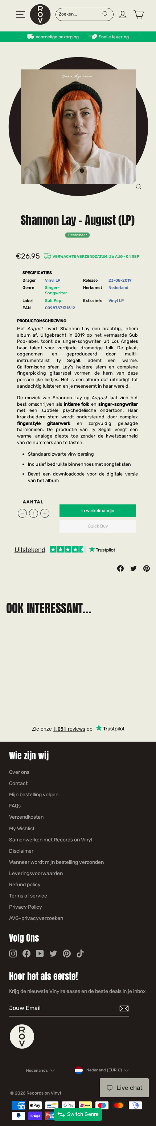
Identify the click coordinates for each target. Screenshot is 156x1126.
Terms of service (28, 896)
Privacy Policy (25, 907)
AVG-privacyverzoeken (36, 918)
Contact (18, 783)
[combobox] (80, 14)
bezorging (68, 36)
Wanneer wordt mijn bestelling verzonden (56, 862)
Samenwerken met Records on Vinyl (50, 840)
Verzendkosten (26, 817)
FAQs (15, 806)
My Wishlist (21, 829)
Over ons (19, 772)
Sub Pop (53, 300)
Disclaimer (21, 851)
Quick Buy (98, 526)
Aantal (33, 501)
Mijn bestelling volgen (33, 795)
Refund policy (25, 885)
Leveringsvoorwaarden (36, 873)
